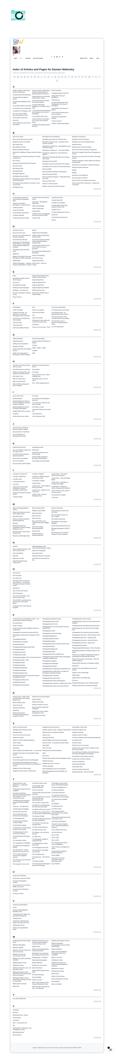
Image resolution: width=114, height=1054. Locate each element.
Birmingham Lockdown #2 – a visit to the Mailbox (55, 150)
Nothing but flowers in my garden (41, 555)
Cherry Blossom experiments (21, 212)
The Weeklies (55, 803)
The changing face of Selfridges (21, 843)
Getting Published (18, 338)
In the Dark (35, 396)
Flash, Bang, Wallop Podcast (21, 327)
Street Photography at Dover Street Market (54, 768)
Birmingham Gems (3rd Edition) (51, 136)
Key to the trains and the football (21, 463)
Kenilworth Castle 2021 (19, 447)
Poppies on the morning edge (80, 672)
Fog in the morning (37, 317)
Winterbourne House (57, 960)
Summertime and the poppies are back (82, 756)
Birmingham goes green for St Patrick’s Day (54, 139)
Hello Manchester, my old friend (21, 369)
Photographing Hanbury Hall (21, 679)
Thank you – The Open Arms (21, 806)
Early (14, 275)
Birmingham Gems (18, 187)
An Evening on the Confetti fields (22, 108)
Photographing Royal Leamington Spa (53, 654)
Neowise (15, 546)
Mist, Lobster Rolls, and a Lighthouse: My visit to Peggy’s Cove (40, 522)
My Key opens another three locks (60, 525)
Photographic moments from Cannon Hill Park (25, 632)
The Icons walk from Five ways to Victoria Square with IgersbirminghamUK (41, 798)
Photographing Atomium (19, 639)
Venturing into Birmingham (20, 904)
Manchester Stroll (17, 516)
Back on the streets (18, 136)
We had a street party (38, 974)
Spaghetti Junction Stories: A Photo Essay (24, 771)
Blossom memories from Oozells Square (53, 186)
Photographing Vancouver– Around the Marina (85, 640)
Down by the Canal (37, 258)
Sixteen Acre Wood (18, 745)
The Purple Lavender (38, 861)
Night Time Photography (39, 550)
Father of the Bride (18, 310)
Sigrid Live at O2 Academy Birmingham (23, 740)
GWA (33, 353)
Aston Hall (16, 120)
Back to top (98, 128)
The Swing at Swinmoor (58, 792)
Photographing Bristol (19, 649)
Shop (97, 58)
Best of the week (17, 166)
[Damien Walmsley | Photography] (57, 42)
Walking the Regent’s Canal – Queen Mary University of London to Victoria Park (22, 979)
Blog (20, 58)
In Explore (15, 413)
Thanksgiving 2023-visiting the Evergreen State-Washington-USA (21, 802)
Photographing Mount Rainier (50, 638)
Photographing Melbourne (49, 636)
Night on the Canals (18, 558)
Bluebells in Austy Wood (79, 136)
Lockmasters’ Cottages (38, 480)
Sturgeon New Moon (78, 732)
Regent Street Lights (37, 702)
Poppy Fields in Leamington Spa (81, 677)
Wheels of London (37, 979)
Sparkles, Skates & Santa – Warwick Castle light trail (56, 729)
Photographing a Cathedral (20, 641)
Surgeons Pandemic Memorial (80, 769)
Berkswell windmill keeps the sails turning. (24, 163)
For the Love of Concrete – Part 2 (41, 327)
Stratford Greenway (47, 761)
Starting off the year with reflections (52, 750)
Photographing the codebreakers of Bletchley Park (56, 668)
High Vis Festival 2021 (19, 378)
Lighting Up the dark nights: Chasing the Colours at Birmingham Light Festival (20, 488)
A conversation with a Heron (40, 116)
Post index (49, 1047)
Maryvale (15, 523)
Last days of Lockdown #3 (20, 474)
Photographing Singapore (49, 661)
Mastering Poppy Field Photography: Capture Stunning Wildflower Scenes (21, 527)
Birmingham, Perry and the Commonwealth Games (56, 166)
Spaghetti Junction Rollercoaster (22, 768)
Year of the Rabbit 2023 (19, 998)
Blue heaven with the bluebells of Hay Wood (84, 149)
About (91, 58)
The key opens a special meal (40, 802)
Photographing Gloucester (20, 673)
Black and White (46, 169)
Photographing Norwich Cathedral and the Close (55, 643)
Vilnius (15, 907)
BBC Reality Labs (18, 144)
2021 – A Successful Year (20, 1022)
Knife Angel (35, 450)
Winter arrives (55, 973)
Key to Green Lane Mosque (20, 458)
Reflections (16, 710)
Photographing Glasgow (19, 670)
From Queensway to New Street (60, 310)
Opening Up (16, 588)
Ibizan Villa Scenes (18, 396)
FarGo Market (16, 307)
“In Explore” (16, 1020)
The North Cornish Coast (39, 829)
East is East (16, 282)
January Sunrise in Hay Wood (21, 431)
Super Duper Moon (77, 766)
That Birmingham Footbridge (21, 809)
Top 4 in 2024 (55, 840)
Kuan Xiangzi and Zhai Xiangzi (40, 461)
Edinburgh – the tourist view (20, 290)
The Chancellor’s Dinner (19, 840)
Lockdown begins (17, 497)
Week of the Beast (37, 968)
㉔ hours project (17, 1035)
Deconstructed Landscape (20, 239)
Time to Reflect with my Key (59, 829)
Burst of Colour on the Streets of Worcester (84, 180)
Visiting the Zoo (17, 918)
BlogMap (28, 58)
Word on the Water (56, 984)
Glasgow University (18, 346)
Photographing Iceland (19, 682)
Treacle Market (55, 855)
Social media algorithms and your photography (25, 760)
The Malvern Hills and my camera (41, 809)
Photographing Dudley (19, 665)
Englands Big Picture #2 (39, 282)
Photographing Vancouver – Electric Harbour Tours (86, 635)
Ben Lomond (16, 160)
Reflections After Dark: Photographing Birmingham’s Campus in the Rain (21, 714)
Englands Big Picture (38, 280)
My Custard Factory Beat (58, 519)
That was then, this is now (20, 811)
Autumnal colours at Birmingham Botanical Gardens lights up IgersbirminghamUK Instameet (41, 92)
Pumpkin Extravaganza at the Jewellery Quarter (85, 683)
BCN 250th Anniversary (19, 147)
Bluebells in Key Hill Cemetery (80, 139)
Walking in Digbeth (18, 947)
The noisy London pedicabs (40, 827)
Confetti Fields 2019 (57, 197)
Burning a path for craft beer (79, 178)
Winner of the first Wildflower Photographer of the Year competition (59, 953)
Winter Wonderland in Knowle (59, 979)
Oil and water (16, 573)
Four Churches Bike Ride (58, 307)
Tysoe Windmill (55, 863)
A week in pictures (56, 121)
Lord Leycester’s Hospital (58, 495)
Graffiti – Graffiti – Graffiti (39, 348)
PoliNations (75, 665)
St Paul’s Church (77, 742)
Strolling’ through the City (79, 729)
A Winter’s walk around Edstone (60, 123)
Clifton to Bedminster (38, 208)
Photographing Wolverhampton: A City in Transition (86, 648)
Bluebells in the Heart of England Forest (83, 142)
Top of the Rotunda (56, 832)
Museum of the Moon (57, 508)
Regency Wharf (36, 699)
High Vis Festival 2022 (19, 381)
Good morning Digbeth (38, 338)
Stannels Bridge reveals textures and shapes (54, 740)
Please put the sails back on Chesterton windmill (85, 663)
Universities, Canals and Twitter (21, 878)
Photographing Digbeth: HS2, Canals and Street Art (27, 657)
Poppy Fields (75, 675)
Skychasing (16, 748)
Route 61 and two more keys (40, 704)
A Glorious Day (55, 100)
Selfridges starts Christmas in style (22, 729)
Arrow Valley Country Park (20, 117)
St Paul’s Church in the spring (80, 745)
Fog (33, 315)
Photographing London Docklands (51, 633)
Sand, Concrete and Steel (20, 727)
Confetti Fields (36, 218)
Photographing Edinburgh (20, 667)
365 (14, 1025)
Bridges (74, 170)
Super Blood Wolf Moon (78, 764)
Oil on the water (17, 575)
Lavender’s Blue (17, 479)
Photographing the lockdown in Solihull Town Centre (56, 683)
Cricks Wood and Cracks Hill (59, 217)
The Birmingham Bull (18, 818)
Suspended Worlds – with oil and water (83, 772)
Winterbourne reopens (57, 968)
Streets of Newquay (47, 766)
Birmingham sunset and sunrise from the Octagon (56, 164)
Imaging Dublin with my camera (21, 411)
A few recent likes (56, 90)
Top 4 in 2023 (55, 837)
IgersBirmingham (17, 398)
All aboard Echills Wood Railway (22, 94)
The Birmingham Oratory (19, 825)
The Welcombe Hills (57, 806)
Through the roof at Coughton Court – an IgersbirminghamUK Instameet (60, 825)
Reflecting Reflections (19, 707)
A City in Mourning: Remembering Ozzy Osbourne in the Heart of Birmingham (41, 112)
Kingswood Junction (37, 447)
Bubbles (74, 172)
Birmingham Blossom (19, 173)
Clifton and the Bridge (38, 206)
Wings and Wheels (56, 949)
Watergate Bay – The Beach (40, 957)
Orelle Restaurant (17, 593)
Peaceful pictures (17, 623)
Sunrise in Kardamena (78, 761)
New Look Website (18, 553)
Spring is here (46, 735)
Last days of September (19, 476)
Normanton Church (37, 553)
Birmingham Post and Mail (49, 161)
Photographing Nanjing (48, 641)
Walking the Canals (18, 965)
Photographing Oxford (48, 646)
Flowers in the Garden (38, 312)
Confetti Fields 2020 (57, 200)
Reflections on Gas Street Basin (41, 696)
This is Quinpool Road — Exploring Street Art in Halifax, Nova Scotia (59, 813)
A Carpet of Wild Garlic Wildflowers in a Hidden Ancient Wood (41, 106)
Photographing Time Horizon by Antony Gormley (85, 632)
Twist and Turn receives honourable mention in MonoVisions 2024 (58, 859)
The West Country (56, 808)
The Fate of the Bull (37, 790)
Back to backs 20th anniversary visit (22, 139)
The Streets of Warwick (57, 790)
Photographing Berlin (19, 644)
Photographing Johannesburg (21, 685)
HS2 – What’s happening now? (40, 383)
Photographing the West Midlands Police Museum (86, 625)
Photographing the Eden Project (51, 678)
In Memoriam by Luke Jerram (21, 416)
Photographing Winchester (79, 645)
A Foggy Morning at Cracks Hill (60, 93)
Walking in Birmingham (19, 945)
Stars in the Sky (46, 748)
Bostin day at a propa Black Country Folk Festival (85, 165)
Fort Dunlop (35, 324)
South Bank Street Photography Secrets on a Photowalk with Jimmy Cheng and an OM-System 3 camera (27, 764)
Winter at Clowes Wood (57, 976)
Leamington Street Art (19, 481)
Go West (34, 345)
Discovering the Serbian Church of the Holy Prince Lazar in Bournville (41, 247)
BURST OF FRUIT (77, 1047)
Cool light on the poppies (58, 202)
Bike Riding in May (18, 168)
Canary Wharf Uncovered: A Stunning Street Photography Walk (21, 199)
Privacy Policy (56, 1047)
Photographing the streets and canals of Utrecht (55, 686)
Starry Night (45, 745)
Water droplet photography (39, 960)
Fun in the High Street (57, 326)
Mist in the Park (36, 515)
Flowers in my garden (38, 310)
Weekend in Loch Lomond (39, 965)
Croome (53, 220)
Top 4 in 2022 (55, 835)
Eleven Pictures (17, 297)
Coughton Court (55, 209)
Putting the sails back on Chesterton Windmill (84, 685)
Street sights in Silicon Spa (79, 727)
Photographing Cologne (19, 654)
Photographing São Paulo (49, 666)
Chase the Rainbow (18, 210)
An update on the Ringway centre (22, 111)
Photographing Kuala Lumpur (50, 621)
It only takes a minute (38, 407)
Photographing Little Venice (50, 624)
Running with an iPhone (38, 715)
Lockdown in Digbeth (38, 474)
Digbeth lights (16, 260)
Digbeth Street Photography (39, 233)
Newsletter (83, 58)
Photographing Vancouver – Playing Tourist (84, 637)
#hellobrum (16, 1010)
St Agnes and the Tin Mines (79, 735)
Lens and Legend (38, 58)
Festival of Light (17, 322)
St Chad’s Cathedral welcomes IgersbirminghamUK (86, 737)
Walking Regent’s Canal (19, 962)
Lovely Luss (54, 497)
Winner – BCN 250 (56, 957)
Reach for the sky (17, 705)
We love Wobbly (36, 977)
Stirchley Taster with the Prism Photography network (56, 758)
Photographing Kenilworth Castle (51, 619)
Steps (44, 753)
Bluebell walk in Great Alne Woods (81, 147)
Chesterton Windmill (18, 215)
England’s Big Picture (38, 285)
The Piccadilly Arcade (38, 854)
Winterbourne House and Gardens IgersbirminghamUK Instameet (59, 964)
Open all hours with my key (20, 590)
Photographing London (48, 630)
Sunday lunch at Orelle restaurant (81, 759)
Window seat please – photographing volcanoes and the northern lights (60, 945)
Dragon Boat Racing (37, 260)
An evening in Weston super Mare (22, 105)
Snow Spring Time (18, 757)
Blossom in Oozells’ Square (50, 183)
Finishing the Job (17, 325)
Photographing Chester (19, 652)
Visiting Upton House (19, 925)
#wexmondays (17, 1017)
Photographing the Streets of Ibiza (81, 619)
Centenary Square (18, 207)
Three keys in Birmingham (58, 821)
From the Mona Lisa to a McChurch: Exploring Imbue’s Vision (59, 322)
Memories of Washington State (21, 535)
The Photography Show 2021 (40, 847)
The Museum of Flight (38, 816)
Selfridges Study (17, 732)
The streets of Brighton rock (59, 787)
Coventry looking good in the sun (60, 212)
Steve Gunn (45, 755)
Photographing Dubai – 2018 (21, 660)
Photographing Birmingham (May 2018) (23, 647)
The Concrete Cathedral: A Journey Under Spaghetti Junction (20, 855)
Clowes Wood (36, 211)
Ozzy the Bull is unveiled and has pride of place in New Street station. (22, 601)
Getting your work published (20, 343)
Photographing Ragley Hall (49, 649)
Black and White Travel (48, 181)
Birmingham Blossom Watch (20, 176)
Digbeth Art (16, 254)
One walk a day (17, 578)
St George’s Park (77, 740)
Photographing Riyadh (48, 651)
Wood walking (55, 981)
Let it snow (16, 484)
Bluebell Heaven (76, 144)
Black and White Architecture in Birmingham (54, 171)
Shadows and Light (18, 737)
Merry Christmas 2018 (38, 508)
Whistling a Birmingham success (60, 940)
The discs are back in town (39, 783)
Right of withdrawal (64, 1047)
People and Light (17, 625)
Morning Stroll (36, 531)
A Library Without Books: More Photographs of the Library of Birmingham (59, 104)
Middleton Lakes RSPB (38, 510)
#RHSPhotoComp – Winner (20, 1015)
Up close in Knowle (18, 893)
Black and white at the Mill (49, 174)
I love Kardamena (37, 413)
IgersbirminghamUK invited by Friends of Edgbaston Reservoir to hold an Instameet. (21, 402)
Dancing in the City (18, 230)
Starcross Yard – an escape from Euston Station (55, 742)
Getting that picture (18, 341)
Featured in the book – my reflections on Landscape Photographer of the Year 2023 (21, 314)
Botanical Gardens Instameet (80, 167)
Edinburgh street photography (21, 287)
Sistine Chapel (17, 742)
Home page (35, 372)
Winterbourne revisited (57, 971)
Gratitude (34, 350)
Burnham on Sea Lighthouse (80, 175)
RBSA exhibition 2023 (19, 702)
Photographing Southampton (50, 663)
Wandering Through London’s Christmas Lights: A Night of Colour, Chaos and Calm (40, 942)
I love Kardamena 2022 (38, 416)
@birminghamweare (18, 1032)
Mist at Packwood (37, 513)
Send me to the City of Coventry (21, 735)
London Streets (36, 483)
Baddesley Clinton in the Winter (21, 142)
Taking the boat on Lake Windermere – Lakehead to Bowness (20, 785)
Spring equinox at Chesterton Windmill (53, 732)
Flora (33, 307)
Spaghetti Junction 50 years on (50, 727)
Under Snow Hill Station (19, 875)
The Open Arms (36, 836)
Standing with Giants (48, 737)
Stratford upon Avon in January (50, 763)
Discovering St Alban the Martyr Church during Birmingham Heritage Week (40, 241)
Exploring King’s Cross (38, 290)
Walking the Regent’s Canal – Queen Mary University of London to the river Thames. (22, 973)
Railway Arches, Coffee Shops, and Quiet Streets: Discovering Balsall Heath (21, 698)
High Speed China (18, 376)
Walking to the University (19, 983)
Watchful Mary (36, 946)
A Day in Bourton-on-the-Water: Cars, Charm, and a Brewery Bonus (40, 120)
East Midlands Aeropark (19, 285)
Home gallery (36, 369)
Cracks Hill (54, 214)
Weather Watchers (37, 962)
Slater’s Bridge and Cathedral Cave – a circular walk (27, 750)
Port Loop (75, 680)
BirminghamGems (18, 171)
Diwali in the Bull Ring (38, 255)
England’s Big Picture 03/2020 (40, 287)
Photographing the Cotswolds (50, 675)
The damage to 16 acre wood (21, 864)
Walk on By (16, 986)
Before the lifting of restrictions (21, 149)
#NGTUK (15, 1012)
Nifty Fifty (15, 555)
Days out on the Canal (19, 233)
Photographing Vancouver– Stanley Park (83, 642)
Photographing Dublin (19, 662)
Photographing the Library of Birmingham (53, 680)
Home (15, 58)
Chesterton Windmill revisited (21, 218)
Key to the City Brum (18, 461)
